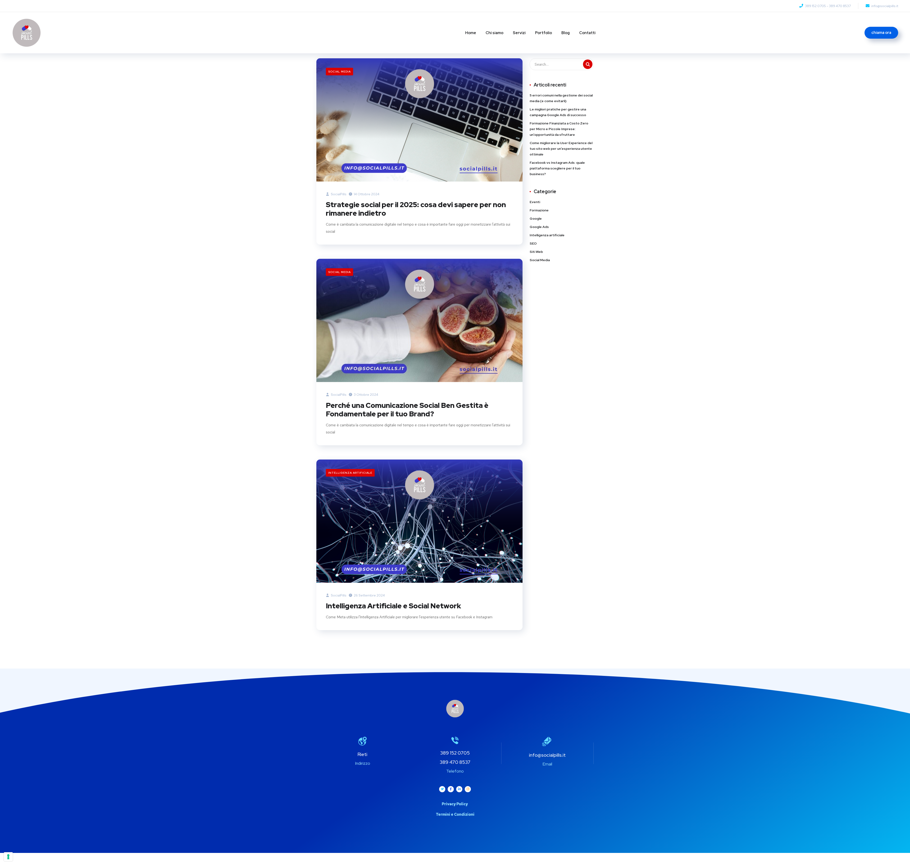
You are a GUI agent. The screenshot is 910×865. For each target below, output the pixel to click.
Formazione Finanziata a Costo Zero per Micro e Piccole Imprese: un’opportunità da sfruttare (559, 129)
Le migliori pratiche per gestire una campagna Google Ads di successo (558, 112)
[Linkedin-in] (459, 789)
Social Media (339, 71)
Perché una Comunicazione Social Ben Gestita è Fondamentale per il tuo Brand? (407, 409)
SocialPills (338, 194)
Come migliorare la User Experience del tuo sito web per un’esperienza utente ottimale (561, 148)
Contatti (587, 32)
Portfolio (543, 32)
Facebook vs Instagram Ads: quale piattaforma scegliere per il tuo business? (557, 168)
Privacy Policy (455, 803)
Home (470, 32)
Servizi (519, 32)
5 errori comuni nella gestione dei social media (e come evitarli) (561, 98)
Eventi (535, 202)
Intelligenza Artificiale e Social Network (393, 605)
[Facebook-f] (451, 789)
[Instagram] (468, 789)
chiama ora (881, 32)
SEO (533, 243)
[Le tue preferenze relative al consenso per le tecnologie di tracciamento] (8, 856)
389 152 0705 (815, 6)
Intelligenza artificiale (350, 473)
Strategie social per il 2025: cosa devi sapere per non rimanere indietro (416, 208)
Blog (565, 32)
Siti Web (536, 252)
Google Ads (539, 227)
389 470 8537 (840, 6)
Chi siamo (494, 32)
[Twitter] (442, 789)
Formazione (539, 210)
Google (536, 218)
